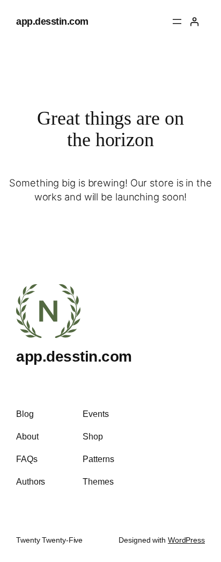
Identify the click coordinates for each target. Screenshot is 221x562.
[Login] (194, 21)
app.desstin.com (52, 21)
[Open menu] (177, 21)
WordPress (186, 540)
